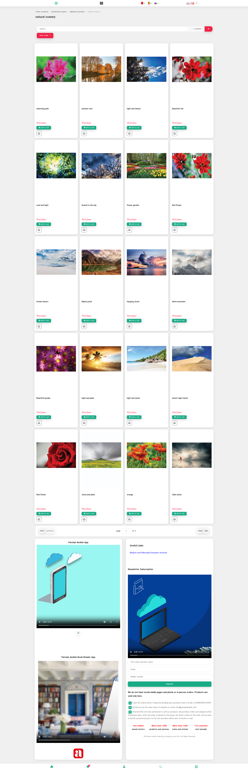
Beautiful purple (43, 398)
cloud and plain (88, 494)
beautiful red (177, 108)
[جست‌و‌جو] (160, 767)
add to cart (44, 127)
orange (130, 494)
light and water (133, 398)
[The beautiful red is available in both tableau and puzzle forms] (192, 73)
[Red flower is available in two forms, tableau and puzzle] (56, 459)
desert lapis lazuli (180, 398)
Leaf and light (42, 205)
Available (197, 28)
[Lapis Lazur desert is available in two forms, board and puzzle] (192, 363)
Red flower (176, 205)
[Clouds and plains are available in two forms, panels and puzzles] (101, 459)
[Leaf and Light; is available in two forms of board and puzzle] (56, 170)
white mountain (178, 301)
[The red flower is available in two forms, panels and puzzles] (192, 170)
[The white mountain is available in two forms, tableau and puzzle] (192, 266)
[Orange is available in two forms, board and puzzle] (146, 459)
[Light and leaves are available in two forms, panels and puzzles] (146, 73)
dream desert (42, 301)
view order (44, 35)
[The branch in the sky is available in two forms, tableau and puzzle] (101, 170)
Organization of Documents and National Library (151, 552)
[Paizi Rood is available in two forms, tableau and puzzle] (101, 73)
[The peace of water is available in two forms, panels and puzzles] (192, 459)
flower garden (133, 205)
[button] (124, 767)
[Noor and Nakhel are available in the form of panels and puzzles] (101, 363)
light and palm (88, 398)
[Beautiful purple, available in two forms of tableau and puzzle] (56, 363)
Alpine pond (87, 301)
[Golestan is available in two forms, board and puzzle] (146, 170)
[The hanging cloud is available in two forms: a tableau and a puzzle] (146, 266)
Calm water (177, 494)
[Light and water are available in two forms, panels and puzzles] (146, 363)
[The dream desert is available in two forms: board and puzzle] (56, 266)
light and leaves (134, 108)
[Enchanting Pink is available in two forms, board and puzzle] (56, 73)
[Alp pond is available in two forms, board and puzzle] (101, 266)
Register (169, 684)
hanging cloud (133, 301)
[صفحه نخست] (51, 767)
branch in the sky (89, 205)
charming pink (42, 108)
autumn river (87, 108)
